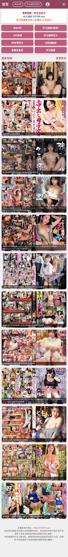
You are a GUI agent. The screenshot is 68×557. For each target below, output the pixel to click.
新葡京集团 (17, 50)
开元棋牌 (50, 50)
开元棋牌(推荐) (33, 4)
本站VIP (17, 4)
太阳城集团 (50, 42)
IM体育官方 (17, 42)
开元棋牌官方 (51, 35)
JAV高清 (17, 35)
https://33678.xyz (42, 528)
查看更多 (61, 58)
